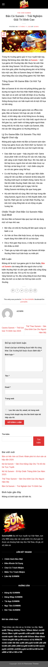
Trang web (9, 399)
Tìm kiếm (5, 434)
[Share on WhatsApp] (13, 291)
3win (41, 627)
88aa (37, 636)
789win (29, 630)
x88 (15, 639)
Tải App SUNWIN (11, 601)
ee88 (4, 630)
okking (16, 630)
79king (10, 630)
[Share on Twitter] (22, 291)
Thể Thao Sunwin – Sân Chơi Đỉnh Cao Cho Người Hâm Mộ (35, 329)
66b (17, 643)
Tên (7, 376)
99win (22, 630)
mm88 (41, 630)
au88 (32, 633)
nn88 (9, 643)
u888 (13, 646)
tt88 (37, 633)
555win (31, 636)
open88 (21, 633)
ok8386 (10, 649)
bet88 (36, 646)
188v (15, 636)
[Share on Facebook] (17, 291)
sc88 (27, 633)
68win (42, 636)
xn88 (25, 636)
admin (36, 26)
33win (4, 633)
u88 (26, 643)
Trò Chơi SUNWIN (24, 13)
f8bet (10, 633)
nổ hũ (32, 639)
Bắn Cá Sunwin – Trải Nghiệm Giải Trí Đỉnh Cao (22, 486)
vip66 (10, 636)
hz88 (20, 636)
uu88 (22, 643)
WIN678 (38, 639)
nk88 (42, 633)
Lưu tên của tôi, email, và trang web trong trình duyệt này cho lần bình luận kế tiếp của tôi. (23, 414)
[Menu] (3, 4)
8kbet (35, 630)
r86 (13, 643)
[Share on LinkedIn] (35, 291)
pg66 (30, 643)
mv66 (4, 643)
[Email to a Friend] (26, 291)
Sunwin (34, 60)
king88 (11, 639)
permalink (23, 302)
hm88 (35, 643)
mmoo (26, 639)
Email (8, 387)
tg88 (15, 633)
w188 (9, 652)
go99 (20, 639)
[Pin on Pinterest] (31, 291)
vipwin (42, 646)
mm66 (5, 636)
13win (4, 639)
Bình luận (9, 355)
